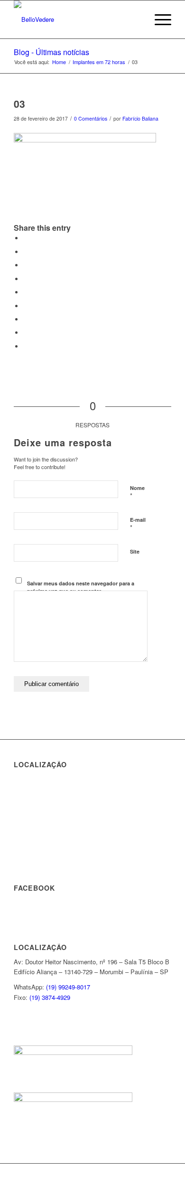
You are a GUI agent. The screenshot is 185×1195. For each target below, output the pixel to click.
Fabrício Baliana (140, 118)
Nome (137, 492)
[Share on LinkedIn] (25, 292)
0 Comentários (90, 118)
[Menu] (158, 19)
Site (134, 551)
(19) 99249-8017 (68, 986)
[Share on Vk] (25, 319)
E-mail (138, 524)
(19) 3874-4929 (49, 997)
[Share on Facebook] (25, 238)
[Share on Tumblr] (25, 306)
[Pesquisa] (136, 19)
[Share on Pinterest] (25, 278)
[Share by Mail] (25, 346)
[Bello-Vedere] (76, 19)
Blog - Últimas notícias (51, 52)
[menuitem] (136, 19)
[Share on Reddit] (25, 332)
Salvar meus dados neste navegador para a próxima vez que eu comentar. (80, 587)
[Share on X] (25, 251)
